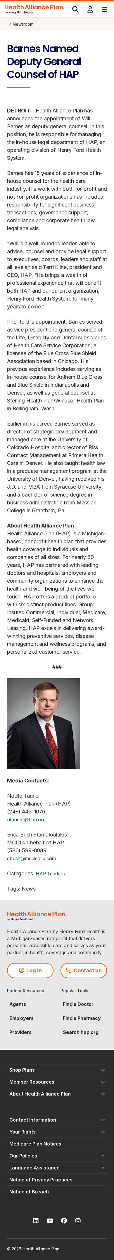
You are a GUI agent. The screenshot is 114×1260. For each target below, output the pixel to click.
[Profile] (90, 9)
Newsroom (23, 24)
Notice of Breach (29, 1192)
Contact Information (32, 1120)
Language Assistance (34, 1168)
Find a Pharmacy (82, 1018)
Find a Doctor (78, 1004)
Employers (21, 1018)
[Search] (75, 9)
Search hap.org (81, 1032)
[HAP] (34, 9)
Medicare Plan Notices (35, 1144)
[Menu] (104, 9)
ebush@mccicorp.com (31, 858)
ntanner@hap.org (26, 819)
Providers (20, 1032)
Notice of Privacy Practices (40, 1180)
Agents (17, 1004)
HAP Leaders (50, 874)
